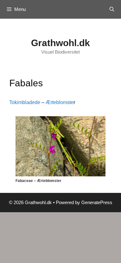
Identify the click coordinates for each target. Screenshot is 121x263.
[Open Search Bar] (112, 9)
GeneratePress (96, 202)
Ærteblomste (60, 102)
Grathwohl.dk (60, 43)
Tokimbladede (24, 102)
